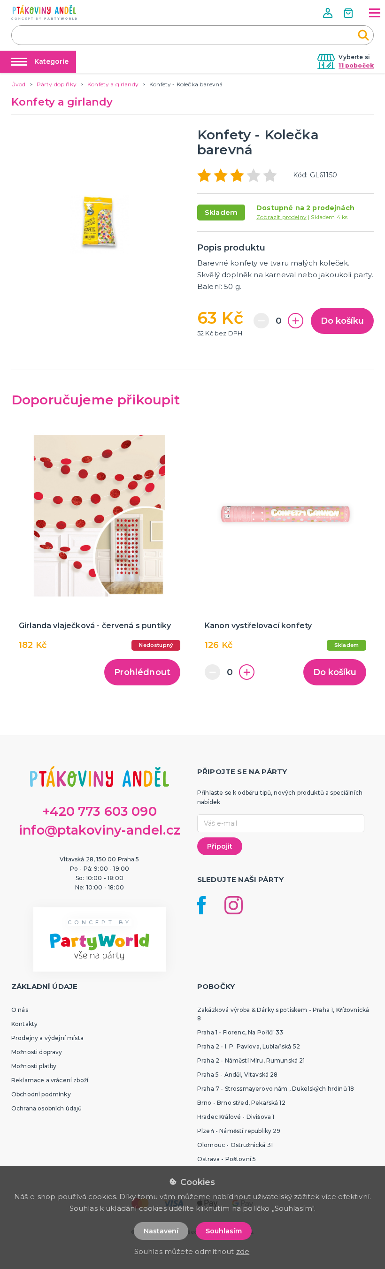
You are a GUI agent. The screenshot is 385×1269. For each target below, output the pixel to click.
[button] (328, 13)
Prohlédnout (142, 672)
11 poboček (356, 65)
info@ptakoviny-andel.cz (99, 830)
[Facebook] (201, 905)
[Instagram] (233, 905)
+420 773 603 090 (99, 811)
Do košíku (342, 321)
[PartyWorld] (44, 12)
